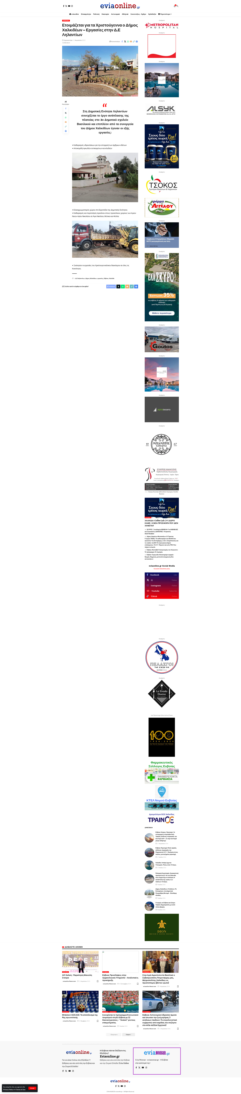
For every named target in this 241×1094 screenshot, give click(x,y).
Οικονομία (113, 1011)
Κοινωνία (66, 20)
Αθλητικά (65, 972)
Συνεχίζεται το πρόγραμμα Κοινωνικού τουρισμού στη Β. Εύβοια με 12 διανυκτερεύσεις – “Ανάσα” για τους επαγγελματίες (120, 1019)
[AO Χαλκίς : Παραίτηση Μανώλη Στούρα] (80, 962)
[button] (32, 1088)
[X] (66, 6)
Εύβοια (106, 278)
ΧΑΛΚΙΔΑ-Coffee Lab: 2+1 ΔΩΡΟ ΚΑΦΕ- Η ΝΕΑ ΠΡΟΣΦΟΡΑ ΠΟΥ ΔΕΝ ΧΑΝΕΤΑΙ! (161, 523)
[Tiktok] (162, 596)
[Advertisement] (162, 621)
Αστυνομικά (146, 1011)
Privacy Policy (8, 1089)
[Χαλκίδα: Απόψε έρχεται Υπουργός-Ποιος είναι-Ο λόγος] (149, 865)
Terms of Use (20, 1089)
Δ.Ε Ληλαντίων (80, 278)
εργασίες (100, 278)
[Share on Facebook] (122, 41)
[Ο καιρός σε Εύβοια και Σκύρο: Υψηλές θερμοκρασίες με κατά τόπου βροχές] (149, 906)
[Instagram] (72, 6)
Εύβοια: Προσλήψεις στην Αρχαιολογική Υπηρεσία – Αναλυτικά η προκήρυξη (120, 978)
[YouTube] (69, 6)
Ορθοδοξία (146, 972)
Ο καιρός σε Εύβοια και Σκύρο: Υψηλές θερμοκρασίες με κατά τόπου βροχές (165, 905)
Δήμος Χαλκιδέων (91, 278)
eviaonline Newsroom (69, 981)
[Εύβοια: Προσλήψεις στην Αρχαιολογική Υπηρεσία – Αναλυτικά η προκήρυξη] (120, 962)
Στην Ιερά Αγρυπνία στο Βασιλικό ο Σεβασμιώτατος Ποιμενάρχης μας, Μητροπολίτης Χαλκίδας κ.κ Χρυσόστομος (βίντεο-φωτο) (158, 979)
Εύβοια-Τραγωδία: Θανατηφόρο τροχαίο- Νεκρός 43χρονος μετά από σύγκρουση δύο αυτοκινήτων (159, 557)
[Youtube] (162, 591)
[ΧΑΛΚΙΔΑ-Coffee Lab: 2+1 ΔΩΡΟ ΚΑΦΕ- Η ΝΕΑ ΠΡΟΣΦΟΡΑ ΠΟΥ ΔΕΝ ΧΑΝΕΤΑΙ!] (162, 508)
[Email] (131, 41)
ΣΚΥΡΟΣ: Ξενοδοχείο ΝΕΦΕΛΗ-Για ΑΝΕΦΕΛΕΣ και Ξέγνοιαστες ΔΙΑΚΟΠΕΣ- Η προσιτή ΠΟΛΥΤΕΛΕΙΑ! (161, 532)
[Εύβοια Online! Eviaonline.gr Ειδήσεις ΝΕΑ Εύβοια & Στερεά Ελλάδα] (120, 6)
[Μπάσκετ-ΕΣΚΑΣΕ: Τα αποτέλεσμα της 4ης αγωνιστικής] (80, 1002)
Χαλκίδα (111, 278)
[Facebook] (64, 6)
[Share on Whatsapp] (128, 41)
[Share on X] (125, 41)
